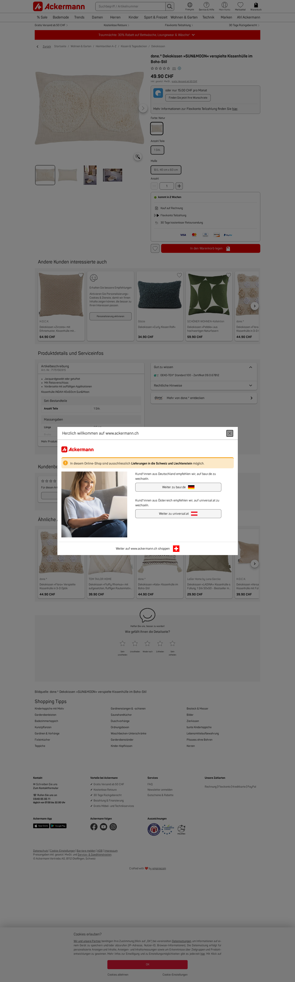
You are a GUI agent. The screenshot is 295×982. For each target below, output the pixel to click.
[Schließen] (230, 433)
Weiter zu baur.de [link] (174, 487)
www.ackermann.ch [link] (144, 548)
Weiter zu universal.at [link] (174, 513)
